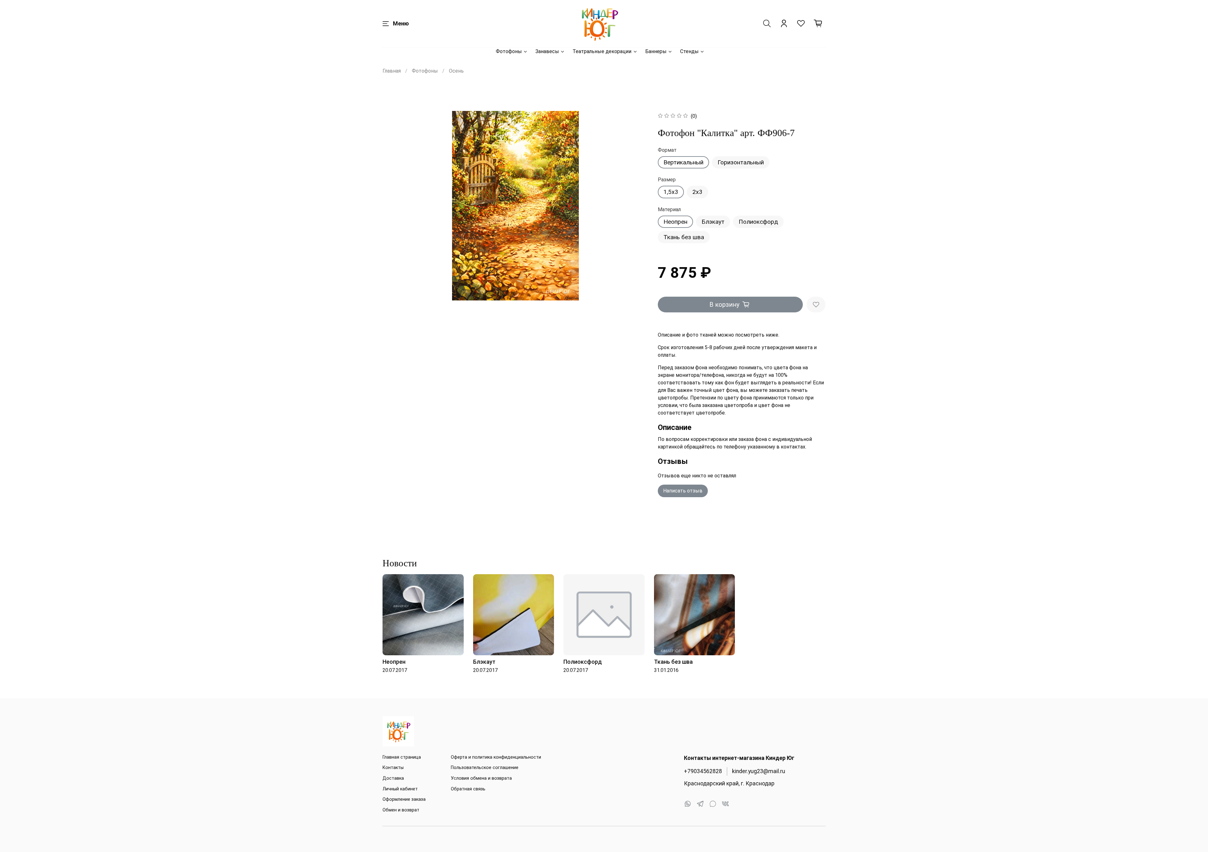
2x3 (697, 191)
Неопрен (675, 221)
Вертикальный (683, 162)
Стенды (689, 51)
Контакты (393, 767)
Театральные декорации (602, 51)
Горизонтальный (741, 162)
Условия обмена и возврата (481, 778)
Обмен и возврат (401, 810)
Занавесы (547, 51)
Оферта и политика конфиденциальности (496, 757)
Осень (456, 71)
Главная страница (402, 757)
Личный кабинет (400, 789)
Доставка (393, 778)
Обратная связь (468, 789)
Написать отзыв (682, 491)
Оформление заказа (404, 799)
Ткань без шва (683, 237)
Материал (669, 209)
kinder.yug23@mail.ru (758, 771)
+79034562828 (703, 771)
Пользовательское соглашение (484, 767)
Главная (392, 71)
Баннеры (656, 51)
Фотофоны (509, 51)
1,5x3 (670, 191)
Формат (667, 150)
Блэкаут (713, 221)
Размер (667, 180)
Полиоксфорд (758, 221)
